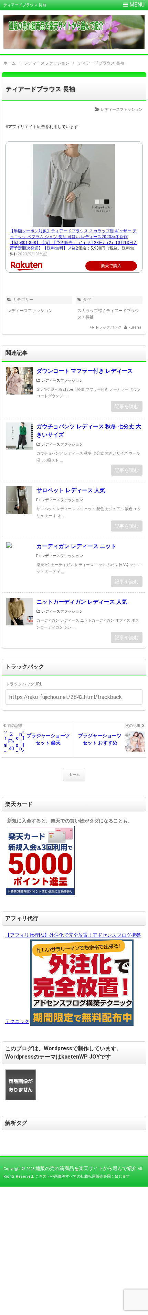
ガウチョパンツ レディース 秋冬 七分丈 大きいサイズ (88, 430)
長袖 (89, 317)
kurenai (135, 327)
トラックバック (108, 327)
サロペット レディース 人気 (70, 490)
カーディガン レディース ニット (76, 546)
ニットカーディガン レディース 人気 (81, 601)
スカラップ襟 (89, 310)
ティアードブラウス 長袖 (40, 88)
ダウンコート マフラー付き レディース (84, 371)
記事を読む (127, 406)
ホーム (74, 774)
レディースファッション (121, 109)
